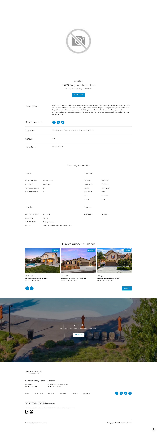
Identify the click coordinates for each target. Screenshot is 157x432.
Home (27, 393)
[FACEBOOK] (116, 393)
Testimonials (74, 393)
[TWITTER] (130, 393)
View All (127, 288)
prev (27, 288)
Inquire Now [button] (78, 94)
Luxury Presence (41, 423)
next (32, 288)
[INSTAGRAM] (121, 393)
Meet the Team (38, 393)
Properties (51, 393)
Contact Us (86, 393)
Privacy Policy (126, 423)
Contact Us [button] (79, 334)
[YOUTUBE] (125, 393)
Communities (62, 393)
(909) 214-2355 (30, 384)
